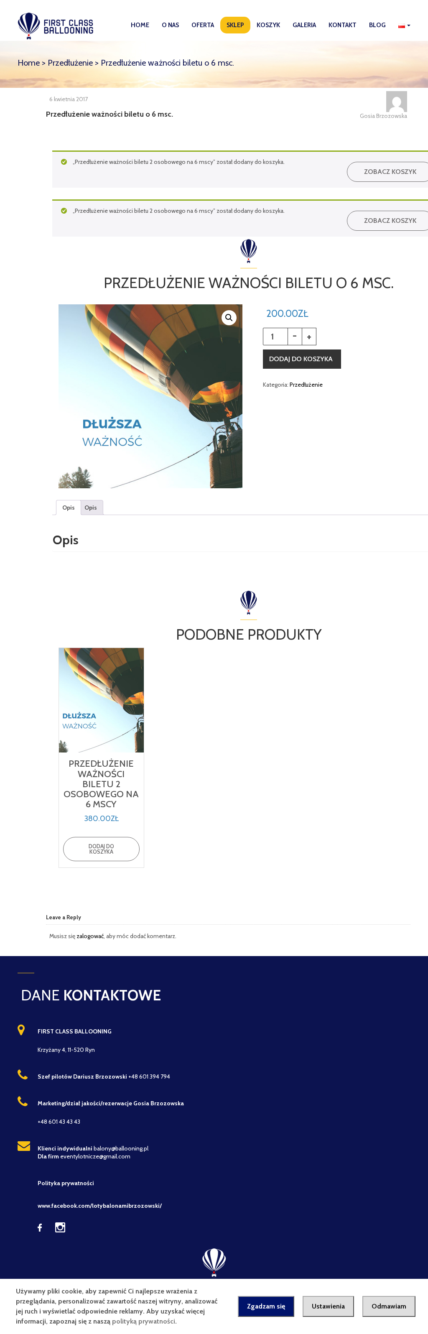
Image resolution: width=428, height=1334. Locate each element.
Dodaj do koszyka (301, 359)
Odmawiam (389, 1306)
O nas (170, 25)
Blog (377, 25)
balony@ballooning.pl (121, 1148)
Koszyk (268, 25)
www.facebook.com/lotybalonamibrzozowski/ (100, 1205)
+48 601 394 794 (149, 1076)
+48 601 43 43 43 (59, 1121)
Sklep (235, 25)
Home (140, 25)
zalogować (90, 936)
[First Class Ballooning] (58, 25)
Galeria (304, 25)
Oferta (202, 25)
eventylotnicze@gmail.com (95, 1156)
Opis (68, 507)
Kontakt (343, 25)
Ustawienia (328, 1306)
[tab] (68, 507)
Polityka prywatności (66, 1183)
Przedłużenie (70, 63)
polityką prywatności (143, 1321)
